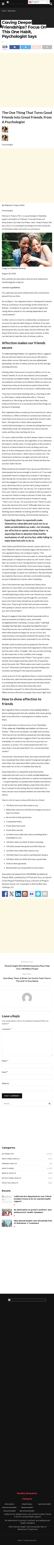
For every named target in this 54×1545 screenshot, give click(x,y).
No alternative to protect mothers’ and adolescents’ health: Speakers (32, 1211)
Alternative (11, 11)
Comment (7, 1029)
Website (5, 1083)
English (35, 2)
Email (5, 1072)
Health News (8, 1168)
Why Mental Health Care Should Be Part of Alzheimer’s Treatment (33, 1222)
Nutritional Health (11, 1178)
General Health (9, 1163)
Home (4, 11)
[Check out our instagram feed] (25, 894)
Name (5, 1061)
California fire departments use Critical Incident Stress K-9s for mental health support (32, 1198)
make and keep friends (14, 353)
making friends (40, 710)
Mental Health (9, 1173)
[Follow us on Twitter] (12, 894)
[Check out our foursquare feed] (38, 894)
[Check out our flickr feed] (32, 894)
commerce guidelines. (11, 287)
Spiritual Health (10, 1183)
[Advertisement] (27, 80)
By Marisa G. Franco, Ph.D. (13, 205)
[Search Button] (49, 1103)
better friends (23, 378)
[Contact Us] (45, 894)
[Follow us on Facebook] (5, 894)
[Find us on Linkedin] (18, 894)
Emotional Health (11, 1159)
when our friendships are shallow (22, 728)
